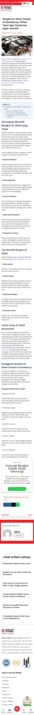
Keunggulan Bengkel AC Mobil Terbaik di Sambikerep (17, 116)
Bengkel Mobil (6, 59)
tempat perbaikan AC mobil (21, 259)
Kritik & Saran (7, 698)
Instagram (6, 694)
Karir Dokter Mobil (9, 677)
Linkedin (5, 681)
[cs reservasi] (27, 701)
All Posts (19, 535)
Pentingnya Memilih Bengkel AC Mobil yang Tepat (17, 108)
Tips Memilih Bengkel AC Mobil (15, 111)
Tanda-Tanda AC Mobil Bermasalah (16, 113)
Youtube (5, 684)
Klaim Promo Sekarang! (17, 489)
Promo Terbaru (8, 701)
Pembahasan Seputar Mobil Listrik (17, 563)
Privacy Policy (7, 705)
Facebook (6, 687)
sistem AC (5, 350)
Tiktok (4, 691)
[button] (5, 505)
